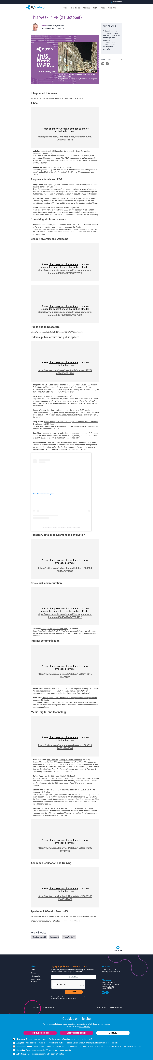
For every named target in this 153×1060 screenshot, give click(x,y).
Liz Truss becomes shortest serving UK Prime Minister (66, 385)
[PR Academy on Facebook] (107, 994)
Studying (86, 8)
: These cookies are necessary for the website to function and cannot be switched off (54, 1039)
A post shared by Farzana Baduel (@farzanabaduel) (61, 527)
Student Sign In (117, 1)
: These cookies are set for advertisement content (40, 1054)
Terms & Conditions (48, 1007)
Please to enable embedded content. (65, 130)
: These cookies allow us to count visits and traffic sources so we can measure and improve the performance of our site (67, 1043)
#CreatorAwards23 (38, 937)
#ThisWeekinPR (68, 937)
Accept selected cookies (76, 1033)
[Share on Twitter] (107, 65)
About (103, 8)
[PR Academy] (35, 7)
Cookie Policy (84, 1027)
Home (33, 970)
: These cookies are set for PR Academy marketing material (43, 1050)
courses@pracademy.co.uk (111, 971)
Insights (95, 8)
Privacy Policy (35, 976)
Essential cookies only (40, 1033)
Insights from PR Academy (36, 980)
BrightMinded (118, 1007)
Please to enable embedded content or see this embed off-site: (65, 265)
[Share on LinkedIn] (102, 65)
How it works (75, 8)
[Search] (120, 7)
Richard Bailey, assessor (55, 26)
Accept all (113, 1033)
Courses (65, 8)
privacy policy (72, 998)
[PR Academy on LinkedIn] (103, 994)
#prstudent (54, 937)
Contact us (112, 8)
